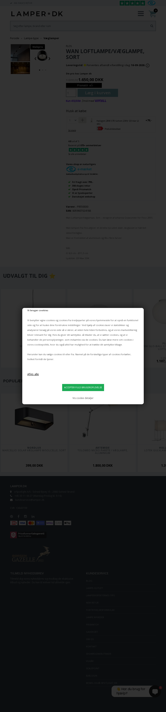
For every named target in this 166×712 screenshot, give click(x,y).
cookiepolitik (41, 344)
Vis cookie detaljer (83, 398)
